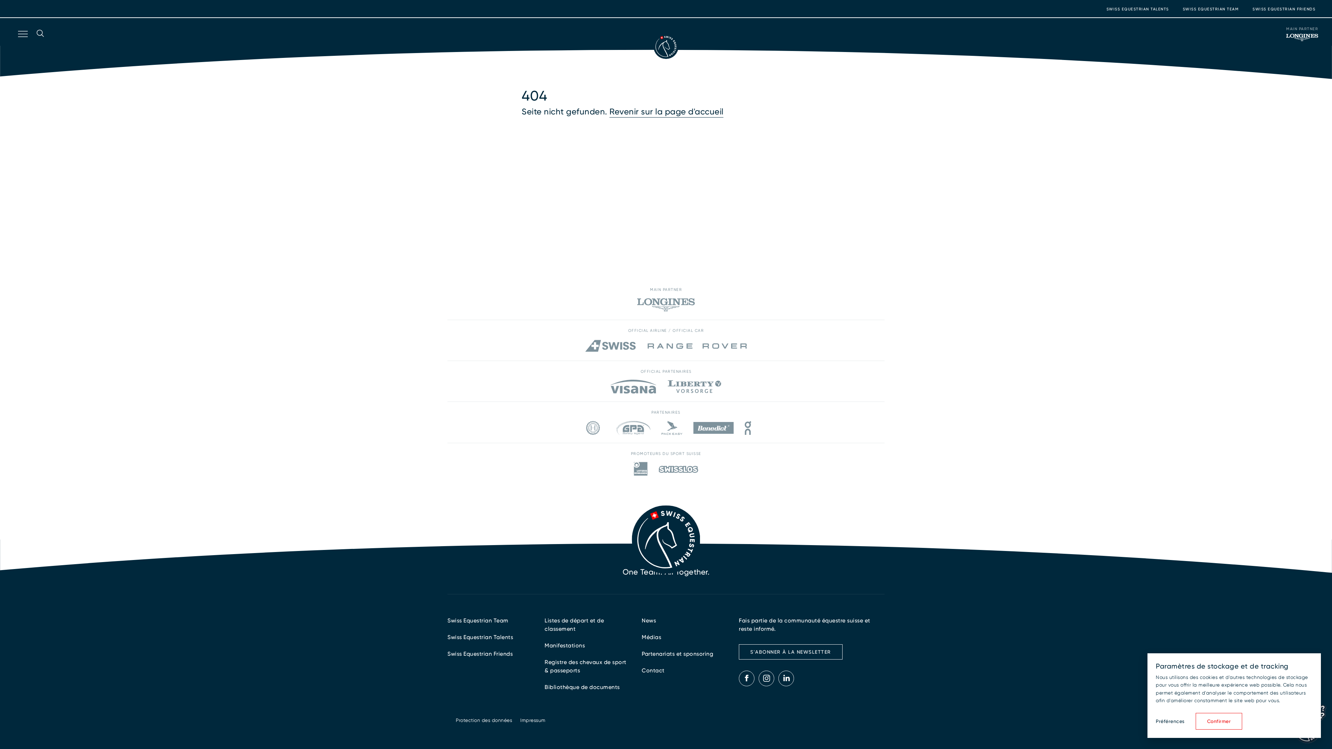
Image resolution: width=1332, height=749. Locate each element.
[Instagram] (766, 678)
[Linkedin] (786, 678)
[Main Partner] (1302, 37)
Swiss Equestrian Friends (1284, 9)
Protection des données (484, 720)
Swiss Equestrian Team (1211, 9)
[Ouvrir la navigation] (22, 43)
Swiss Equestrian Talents (1138, 9)
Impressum (533, 720)
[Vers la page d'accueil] (666, 46)
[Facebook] (747, 678)
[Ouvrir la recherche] (40, 43)
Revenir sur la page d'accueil (666, 112)
